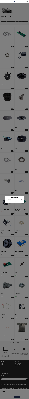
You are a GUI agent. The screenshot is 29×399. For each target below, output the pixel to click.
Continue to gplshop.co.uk (14, 201)
